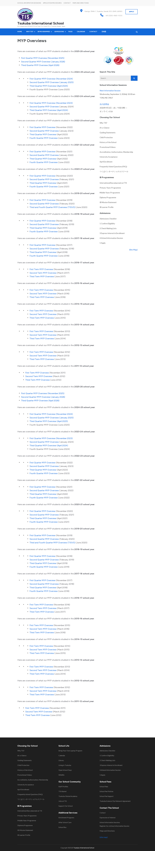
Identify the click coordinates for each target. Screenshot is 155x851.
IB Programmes (44, 31)
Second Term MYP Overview (43, 273)
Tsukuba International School (40, 23)
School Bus (62, 827)
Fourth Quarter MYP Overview (44, 138)
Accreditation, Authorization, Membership (116, 152)
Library (61, 760)
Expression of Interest (107, 817)
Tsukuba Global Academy (68, 796)
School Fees (104, 786)
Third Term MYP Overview (42, 276)
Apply (131, 12)
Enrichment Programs (66, 817)
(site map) (104, 837)
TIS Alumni (62, 791)
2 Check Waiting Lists (108, 228)
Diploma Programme (108, 197)
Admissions (59, 31)
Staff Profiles (63, 786)
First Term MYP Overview (41, 269)
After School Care (65, 822)
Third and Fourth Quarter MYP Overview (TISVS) (52, 207)
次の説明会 (104, 104)
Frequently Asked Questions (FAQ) (113, 166)
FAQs (70, 31)
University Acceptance (108, 157)
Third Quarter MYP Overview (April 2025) (49, 86)
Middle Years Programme (110, 193)
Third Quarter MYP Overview (43, 134)
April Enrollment (106, 162)
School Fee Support (106, 796)
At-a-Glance (104, 128)
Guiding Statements (107, 132)
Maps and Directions (81, 3)
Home (19, 31)
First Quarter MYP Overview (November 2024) (51, 78)
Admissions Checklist (108, 219)
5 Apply (103, 243)
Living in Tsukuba (65, 765)
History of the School (108, 142)
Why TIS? (29, 31)
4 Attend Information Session (111, 238)
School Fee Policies (106, 791)
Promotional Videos (108, 147)
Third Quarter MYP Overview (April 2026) (40, 65)
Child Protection (106, 137)
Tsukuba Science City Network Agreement (115, 801)
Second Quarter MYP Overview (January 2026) (43, 61)
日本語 (104, 31)
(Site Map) (133, 249)
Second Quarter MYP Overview (44, 106)
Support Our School (66, 806)
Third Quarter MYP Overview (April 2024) (49, 110)
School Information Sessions (29, 3)
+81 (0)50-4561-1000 (113, 16)
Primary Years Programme (110, 188)
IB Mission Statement (108, 202)
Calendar (81, 31)
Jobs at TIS (63, 801)
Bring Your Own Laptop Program (70, 751)
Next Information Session (110, 90)
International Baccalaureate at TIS (113, 183)
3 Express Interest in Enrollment (112, 233)
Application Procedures (52, 3)
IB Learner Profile (106, 207)
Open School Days (65, 770)
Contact (67, 3)
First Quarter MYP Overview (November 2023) (51, 103)
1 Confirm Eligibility (107, 223)
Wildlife (61, 775)
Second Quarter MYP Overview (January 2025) (52, 82)
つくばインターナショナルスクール (114, 171)
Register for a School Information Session (114, 826)
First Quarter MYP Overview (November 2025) (43, 58)
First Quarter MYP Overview (42, 127)
